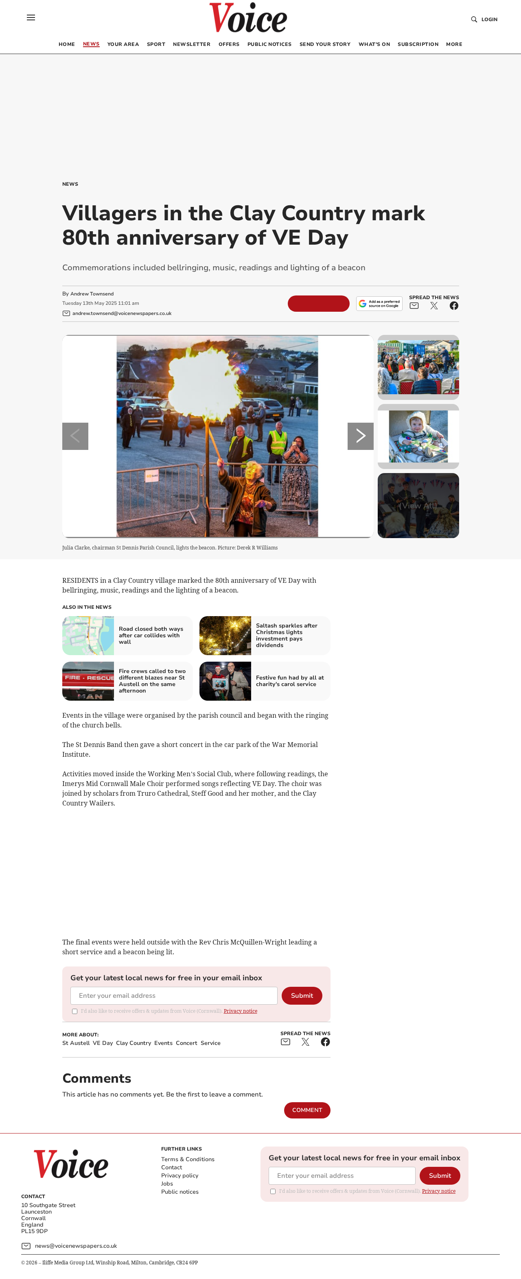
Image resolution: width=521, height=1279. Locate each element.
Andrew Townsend (92, 294)
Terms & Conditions (188, 1159)
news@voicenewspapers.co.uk (76, 1246)
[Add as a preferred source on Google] (379, 303)
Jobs (167, 1184)
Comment (307, 1110)
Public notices (180, 1192)
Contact (171, 1167)
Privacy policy (179, 1175)
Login (489, 19)
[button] (31, 17)
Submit (302, 995)
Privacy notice (240, 1011)
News (70, 184)
